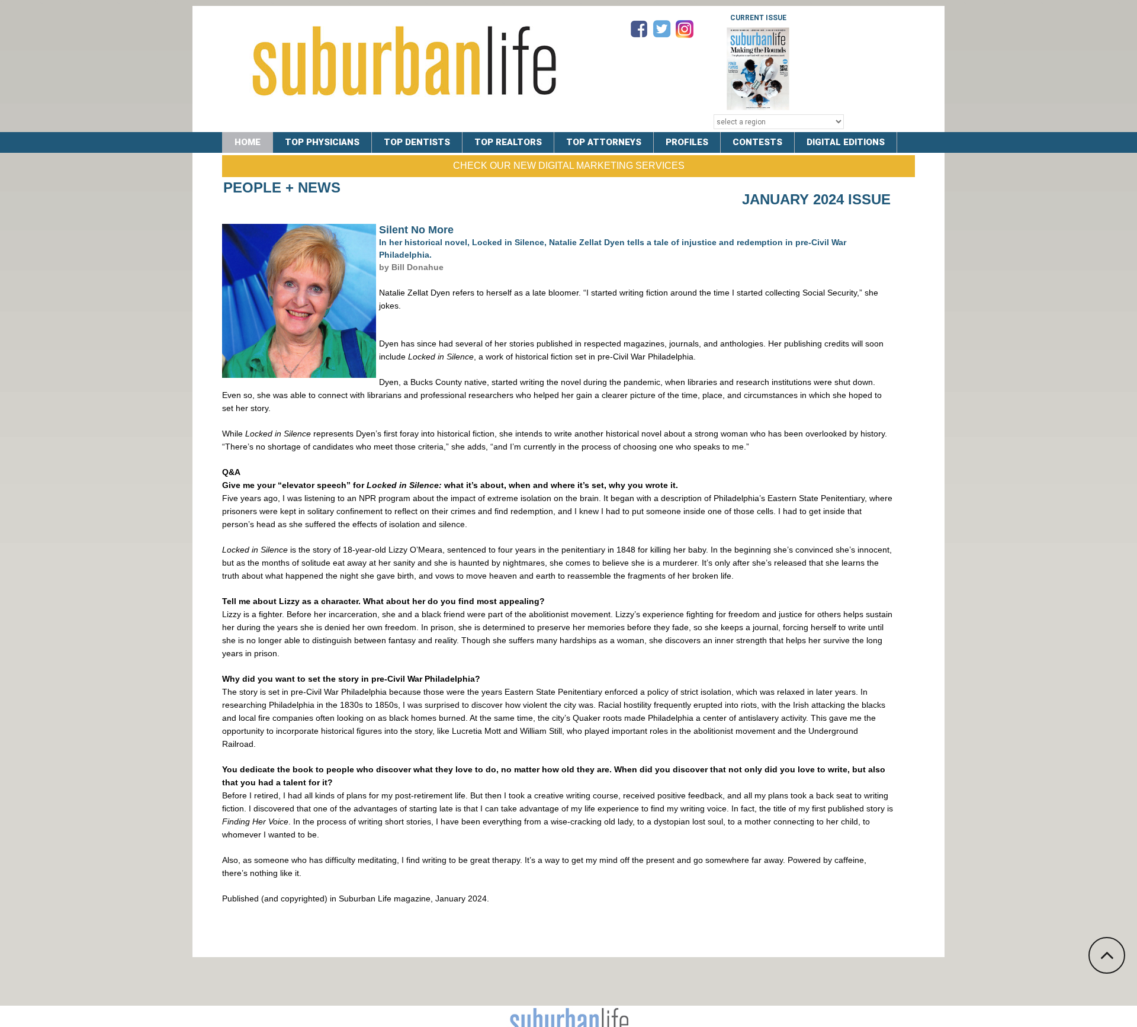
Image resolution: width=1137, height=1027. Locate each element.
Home (248, 142)
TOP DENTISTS (417, 142)
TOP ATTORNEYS (603, 142)
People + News (282, 187)
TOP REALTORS (508, 142)
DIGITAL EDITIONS (846, 142)
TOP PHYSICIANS (322, 142)
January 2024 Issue (816, 199)
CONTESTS (757, 142)
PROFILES (687, 142)
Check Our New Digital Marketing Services (569, 166)
